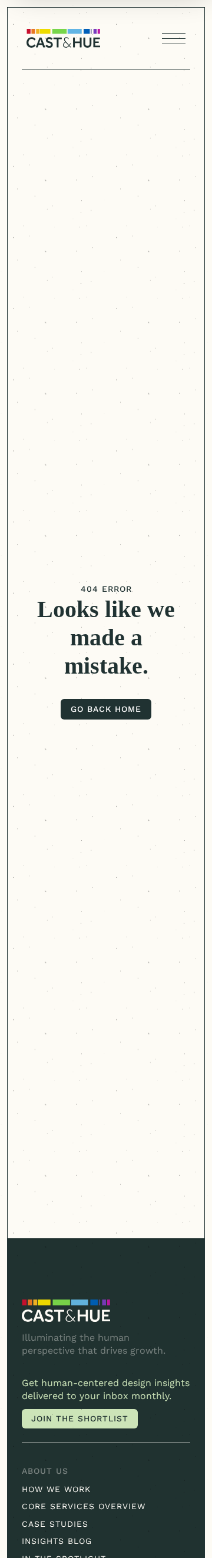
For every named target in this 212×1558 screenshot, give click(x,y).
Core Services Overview (83, 1506)
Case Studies (55, 1524)
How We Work (56, 1489)
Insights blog (57, 1541)
